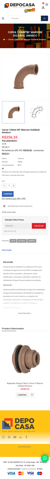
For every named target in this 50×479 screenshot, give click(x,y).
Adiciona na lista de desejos (19, 206)
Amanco (21, 158)
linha (13, 241)
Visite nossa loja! (9, 212)
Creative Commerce (28, 469)
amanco (31, 241)
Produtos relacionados (13, 328)
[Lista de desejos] (32, 395)
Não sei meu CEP (10, 231)
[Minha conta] (43, 9)
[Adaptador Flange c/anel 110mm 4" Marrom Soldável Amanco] (25, 358)
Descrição (7, 250)
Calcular (38, 226)
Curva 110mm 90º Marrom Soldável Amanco (27, 39)
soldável (22, 241)
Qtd (3, 181)
